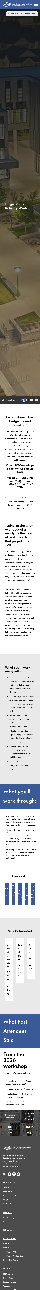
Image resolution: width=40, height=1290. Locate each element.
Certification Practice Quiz (13, 1256)
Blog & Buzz (7, 1200)
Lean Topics (7, 1191)
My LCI (6, 1187)
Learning (7, 1212)
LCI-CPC (6, 1244)
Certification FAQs (10, 1252)
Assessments (8, 1226)
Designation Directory (11, 1260)
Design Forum (8, 1278)
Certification (9, 1239)
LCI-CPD (6, 1248)
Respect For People (10, 1282)
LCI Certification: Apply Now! (22, 14)
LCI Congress (8, 1274)
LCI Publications (9, 1230)
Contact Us (7, 1204)
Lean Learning (8, 1218)
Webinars (7, 1286)
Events (6, 1269)
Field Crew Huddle (10, 1195)
